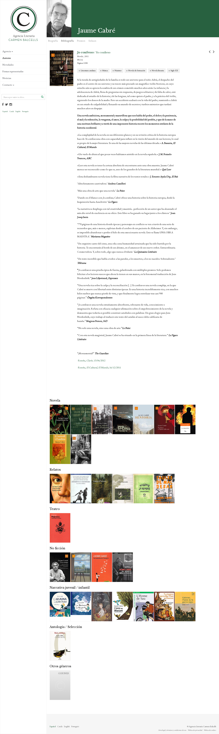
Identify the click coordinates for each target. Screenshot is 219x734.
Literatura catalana (88, 70)
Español (5, 111)
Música (105, 70)
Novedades (8, 64)
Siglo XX (174, 70)
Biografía (53, 40)
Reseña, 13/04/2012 (91, 360)
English (17, 111)
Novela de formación (136, 70)
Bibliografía (67, 40)
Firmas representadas (12, 71)
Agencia (6, 51)
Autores (6, 58)
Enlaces (92, 40)
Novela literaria (158, 70)
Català (11, 111)
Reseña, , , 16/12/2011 (99, 367)
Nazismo (118, 70)
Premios (81, 40)
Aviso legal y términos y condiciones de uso (172, 730)
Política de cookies (210, 730)
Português (25, 111)
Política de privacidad (195, 730)
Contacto (7, 84)
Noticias (6, 78)
